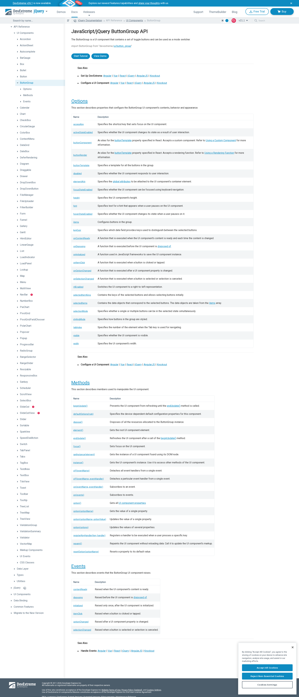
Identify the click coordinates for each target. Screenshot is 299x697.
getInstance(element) (84, 454)
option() (77, 503)
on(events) (78, 495)
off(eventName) (81, 470)
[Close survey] (291, 3)
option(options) (80, 527)
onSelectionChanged (83, 279)
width (76, 343)
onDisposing (79, 246)
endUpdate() (173, 405)
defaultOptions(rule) (83, 414)
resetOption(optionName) (86, 551)
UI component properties (132, 503)
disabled (77, 173)
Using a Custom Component (221, 140)
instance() (78, 462)
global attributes (122, 181)
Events (78, 566)
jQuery (39, 11)
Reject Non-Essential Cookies (267, 676)
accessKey (78, 124)
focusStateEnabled (82, 189)
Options (79, 101)
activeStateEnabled (83, 132)
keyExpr (77, 230)
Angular (107, 75)
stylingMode (79, 319)
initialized (78, 605)
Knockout (155, 75)
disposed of (164, 246)
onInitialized (79, 254)
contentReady (80, 589)
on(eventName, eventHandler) (88, 487)
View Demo (100, 56)
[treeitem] (37, 27)
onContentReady (81, 238)
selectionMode (80, 311)
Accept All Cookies (267, 667)
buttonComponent (82, 142)
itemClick (77, 613)
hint (75, 206)
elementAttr (79, 181)
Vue (115, 75)
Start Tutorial (81, 56)
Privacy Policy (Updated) (131, 690)
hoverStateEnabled (82, 214)
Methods (80, 382)
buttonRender (80, 155)
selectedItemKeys (82, 295)
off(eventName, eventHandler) (88, 479)
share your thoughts (149, 3)
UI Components (134, 20)
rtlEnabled (78, 287)
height (76, 198)
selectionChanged (82, 630)
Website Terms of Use (111, 690)
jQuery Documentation (90, 20)
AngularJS (142, 75)
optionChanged (80, 622)
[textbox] (37, 20)
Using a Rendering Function (219, 152)
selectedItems (80, 303)
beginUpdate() (80, 406)
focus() (77, 446)
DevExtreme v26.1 (23, 3)
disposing (78, 597)
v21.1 (242, 20)
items (76, 222)
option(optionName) (83, 511)
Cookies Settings (154, 690)
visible (76, 335)
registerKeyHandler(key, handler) (89, 535)
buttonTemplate (123, 140)
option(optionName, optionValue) (89, 519)
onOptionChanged (82, 270)
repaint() (77, 543)
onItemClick (79, 262)
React (123, 75)
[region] (267, 669)
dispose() (78, 422)
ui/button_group (122, 46)
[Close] (292, 647)
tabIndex (77, 327)
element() (78, 430)
